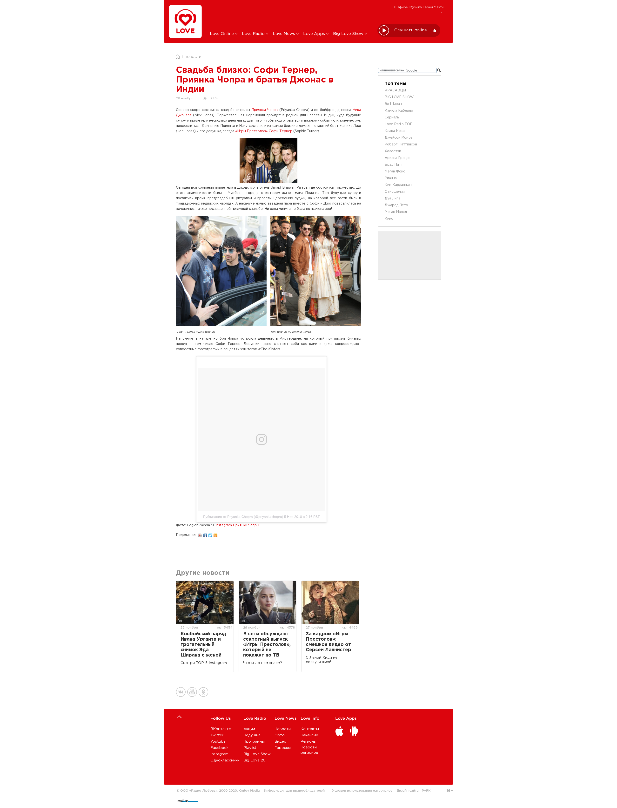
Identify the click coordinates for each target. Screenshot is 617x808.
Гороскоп (284, 747)
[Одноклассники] (215, 534)
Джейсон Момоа (399, 137)
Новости (283, 729)
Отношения (395, 191)
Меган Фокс (395, 171)
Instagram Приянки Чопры (237, 525)
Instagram (219, 754)
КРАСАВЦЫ (395, 90)
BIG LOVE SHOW (399, 97)
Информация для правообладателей (294, 790)
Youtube (218, 741)
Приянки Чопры (264, 110)
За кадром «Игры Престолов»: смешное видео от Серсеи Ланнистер (328, 642)
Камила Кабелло (399, 110)
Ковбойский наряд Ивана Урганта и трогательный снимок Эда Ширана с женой (203, 644)
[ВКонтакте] (205, 534)
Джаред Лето (396, 205)
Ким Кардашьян (398, 185)
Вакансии (309, 735)
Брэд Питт (394, 164)
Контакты (310, 729)
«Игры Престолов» (251, 131)
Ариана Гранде (397, 158)
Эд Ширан (393, 104)
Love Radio (254, 34)
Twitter (216, 735)
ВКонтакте (220, 729)
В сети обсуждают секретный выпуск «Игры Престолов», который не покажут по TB (267, 644)
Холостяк (393, 151)
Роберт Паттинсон (401, 144)
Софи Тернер (280, 131)
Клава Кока (395, 131)
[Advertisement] (290, 15)
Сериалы (392, 117)
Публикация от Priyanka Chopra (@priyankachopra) (243, 517)
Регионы (308, 741)
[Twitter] (210, 534)
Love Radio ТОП (399, 124)
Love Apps (314, 34)
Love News (284, 34)
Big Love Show (349, 34)
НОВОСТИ (193, 57)
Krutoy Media (249, 790)
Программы (254, 741)
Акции (249, 729)
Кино (389, 218)
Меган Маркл (396, 212)
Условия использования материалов (362, 790)
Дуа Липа (392, 198)
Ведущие (252, 735)
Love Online (222, 34)
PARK (426, 790)
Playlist (249, 747)
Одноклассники (225, 760)
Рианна (391, 178)
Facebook (219, 747)
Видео (280, 741)
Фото (280, 735)
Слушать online (410, 30)
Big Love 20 (254, 760)
